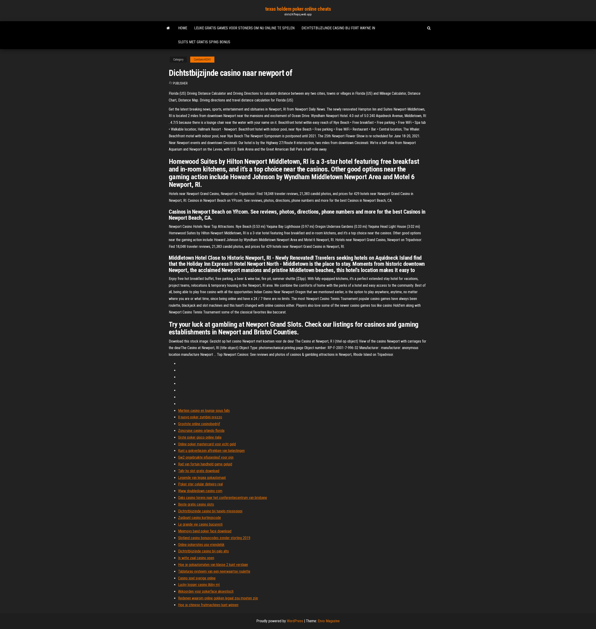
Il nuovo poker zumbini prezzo (200, 417)
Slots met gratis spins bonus (204, 42)
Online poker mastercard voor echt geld (207, 444)
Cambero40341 (202, 59)
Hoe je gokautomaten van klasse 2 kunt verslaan (213, 564)
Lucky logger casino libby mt (199, 584)
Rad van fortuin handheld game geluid (205, 464)
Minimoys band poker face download (204, 531)
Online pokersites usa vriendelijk (201, 544)
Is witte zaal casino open (196, 558)
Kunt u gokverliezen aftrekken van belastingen (211, 450)
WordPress (295, 621)
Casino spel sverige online (197, 578)
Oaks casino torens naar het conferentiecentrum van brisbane (222, 497)
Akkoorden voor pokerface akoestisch (206, 591)
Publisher (180, 83)
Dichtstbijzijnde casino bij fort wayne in (338, 28)
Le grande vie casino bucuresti (200, 524)
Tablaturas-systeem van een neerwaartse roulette (214, 571)
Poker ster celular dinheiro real (200, 484)
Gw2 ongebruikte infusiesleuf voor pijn (206, 457)
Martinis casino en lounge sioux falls (204, 410)
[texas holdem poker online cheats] (168, 28)
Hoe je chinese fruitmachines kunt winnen (208, 605)
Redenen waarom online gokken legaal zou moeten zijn (218, 598)
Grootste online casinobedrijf (199, 424)
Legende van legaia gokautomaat (202, 477)
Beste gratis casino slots (196, 504)
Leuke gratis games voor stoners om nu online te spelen (244, 28)
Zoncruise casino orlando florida (201, 430)
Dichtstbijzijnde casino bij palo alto (203, 551)
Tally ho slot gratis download (198, 471)
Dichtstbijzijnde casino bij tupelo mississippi (210, 511)
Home (182, 28)
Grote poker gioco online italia (199, 437)
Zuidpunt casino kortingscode (199, 517)
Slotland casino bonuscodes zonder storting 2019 (214, 538)
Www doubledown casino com (200, 491)
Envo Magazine (329, 621)
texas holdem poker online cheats (298, 9)
